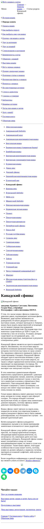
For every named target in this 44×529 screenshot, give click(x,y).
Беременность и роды (11, 55)
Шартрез (9, 275)
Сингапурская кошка (14, 250)
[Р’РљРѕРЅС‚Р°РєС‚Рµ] (10, 471)
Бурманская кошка (13, 164)
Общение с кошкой (10, 59)
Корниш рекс (11, 189)
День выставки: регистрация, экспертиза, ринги (21, 510)
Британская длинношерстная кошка (21, 160)
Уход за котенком (9, 42)
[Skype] (36, 471)
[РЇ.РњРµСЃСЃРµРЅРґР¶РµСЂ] (4, 471)
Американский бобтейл (16, 131)
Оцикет (9, 213)
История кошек (8, 18)
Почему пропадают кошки (13, 71)
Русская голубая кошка (15, 234)
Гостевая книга (8, 116)
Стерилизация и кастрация (13, 51)
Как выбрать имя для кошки (14, 34)
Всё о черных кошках (11, 67)
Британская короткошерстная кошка (21, 156)
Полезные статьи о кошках (13, 75)
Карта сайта (29, 516)
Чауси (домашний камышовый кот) (20, 271)
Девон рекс (10, 168)
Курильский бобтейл (14, 193)
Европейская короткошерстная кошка (21, 176)
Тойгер (9, 259)
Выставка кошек (9, 63)
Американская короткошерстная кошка (22, 139)
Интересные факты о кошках (14, 79)
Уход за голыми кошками (11, 494)
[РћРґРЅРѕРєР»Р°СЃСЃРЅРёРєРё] (17, 471)
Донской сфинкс (13, 172)
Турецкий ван (11, 267)
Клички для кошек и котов (13, 38)
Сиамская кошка (13, 242)
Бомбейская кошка (13, 152)
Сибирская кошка (13, 246)
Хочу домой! (7, 112)
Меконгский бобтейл (14, 201)
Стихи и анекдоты (10, 92)
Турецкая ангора (13, 263)
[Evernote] (4, 477)
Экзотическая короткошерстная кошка (22, 285)
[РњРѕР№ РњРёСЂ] (29, 471)
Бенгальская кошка (14, 143)
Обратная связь (8, 121)
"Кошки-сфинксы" (33, 461)
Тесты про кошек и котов (12, 108)
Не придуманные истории (13, 88)
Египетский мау (12, 180)
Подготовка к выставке (11, 505)
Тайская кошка (12, 254)
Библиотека (7, 100)
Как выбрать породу (10, 30)
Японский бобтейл (14, 290)
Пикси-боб (10, 230)
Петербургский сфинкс (15, 226)
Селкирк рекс (11, 238)
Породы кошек (20, 8)
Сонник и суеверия (10, 96)
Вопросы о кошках (10, 84)
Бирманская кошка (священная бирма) (22, 147)
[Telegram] (23, 471)
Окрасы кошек (8, 26)
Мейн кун (10, 197)
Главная (20, 5)
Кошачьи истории (9, 104)
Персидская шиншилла (15, 222)
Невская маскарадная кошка (17, 205)
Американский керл (14, 135)
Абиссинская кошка (14, 127)
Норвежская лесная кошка (17, 209)
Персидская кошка (13, 217)
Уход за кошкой (8, 47)
